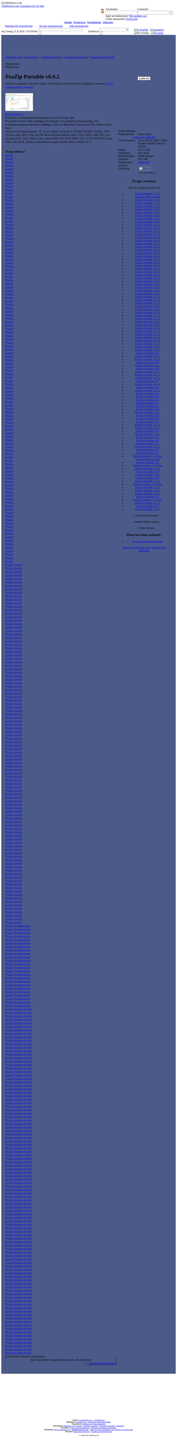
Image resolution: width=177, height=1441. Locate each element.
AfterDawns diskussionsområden (99, 1422)
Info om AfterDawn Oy (62, 1430)
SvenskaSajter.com (85, 1420)
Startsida (68, 22)
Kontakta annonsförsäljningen (101, 1431)
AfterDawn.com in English (73, 1426)
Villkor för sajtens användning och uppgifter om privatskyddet (111, 1430)
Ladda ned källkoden (144, 137)
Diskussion (108, 22)
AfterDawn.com (10, 6)
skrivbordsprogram (51, 57)
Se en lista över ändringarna (147, 541)
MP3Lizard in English (107, 1426)
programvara (31, 57)
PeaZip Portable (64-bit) (18, 1009)
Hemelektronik (94, 22)
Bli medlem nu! (138, 15)
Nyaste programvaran (51, 25)
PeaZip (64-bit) (13, 564)
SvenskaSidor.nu (99, 1420)
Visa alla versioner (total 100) (144, 187)
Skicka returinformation (81, 1431)
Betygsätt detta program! (102, 1363)
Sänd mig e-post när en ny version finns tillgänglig (144, 549)
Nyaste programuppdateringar (79, 1428)
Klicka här (131, 19)
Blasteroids (120, 1426)
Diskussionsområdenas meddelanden (103, 1428)
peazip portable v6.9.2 (103, 57)
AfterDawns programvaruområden (93, 1424)
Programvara (79, 22)
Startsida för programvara (18, 25)
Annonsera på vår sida (32, 6)
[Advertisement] (88, 44)
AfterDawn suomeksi (90, 1426)
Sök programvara (78, 25)
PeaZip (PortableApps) (17, 925)
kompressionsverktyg (76, 57)
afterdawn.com (13, 57)
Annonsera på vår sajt (80, 1430)
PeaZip (9, 155)
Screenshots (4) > (14, 114)
